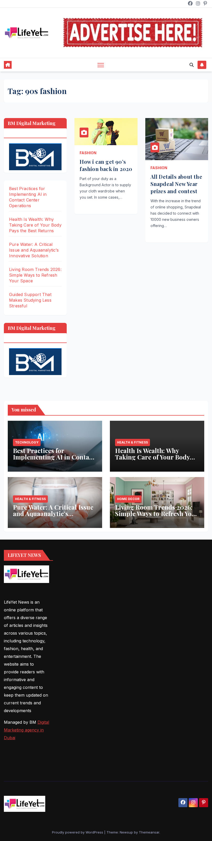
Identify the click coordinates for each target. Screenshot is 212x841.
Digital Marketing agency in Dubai (26, 730)
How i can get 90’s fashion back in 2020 (106, 165)
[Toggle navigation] (100, 65)
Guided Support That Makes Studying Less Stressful (30, 300)
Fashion (88, 153)
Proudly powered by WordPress (78, 832)
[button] (192, 64)
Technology (27, 442)
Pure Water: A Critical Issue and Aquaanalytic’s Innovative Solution (34, 250)
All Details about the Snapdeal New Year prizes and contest (176, 183)
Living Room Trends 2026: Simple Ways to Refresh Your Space (35, 275)
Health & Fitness (132, 442)
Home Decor (128, 499)
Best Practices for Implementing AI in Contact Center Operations (54, 457)
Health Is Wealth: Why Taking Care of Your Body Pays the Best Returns (35, 225)
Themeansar (149, 832)
